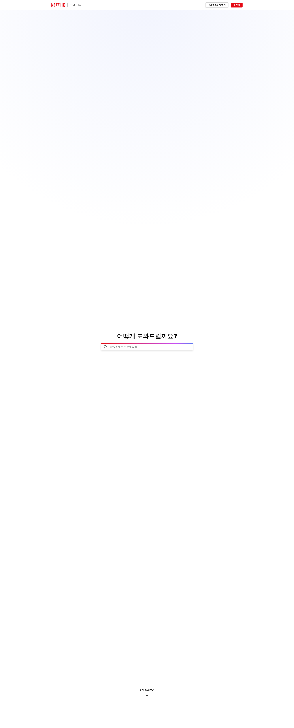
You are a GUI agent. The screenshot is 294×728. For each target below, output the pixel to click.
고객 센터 (76, 5)
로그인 (237, 5)
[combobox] (147, 346)
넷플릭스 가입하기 (217, 5)
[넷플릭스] (58, 5)
